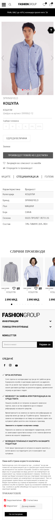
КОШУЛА (11, 292)
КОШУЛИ (7, 110)
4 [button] (31, 90)
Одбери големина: (11, 121)
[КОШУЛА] (11, 271)
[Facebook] (4, 365)
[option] (27, 12)
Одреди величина (16, 138)
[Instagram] (10, 365)
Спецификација (27, 176)
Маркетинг (12, 506)
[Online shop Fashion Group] (27, 4)
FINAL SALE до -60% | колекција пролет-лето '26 (27, 12)
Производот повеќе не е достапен (28, 155)
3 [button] (28, 90)
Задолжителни (14, 500)
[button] (9, 5)
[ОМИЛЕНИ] (46, 5)
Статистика (32, 500)
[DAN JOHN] (5, 289)
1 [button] (23, 90)
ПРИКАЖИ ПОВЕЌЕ (11, 493)
